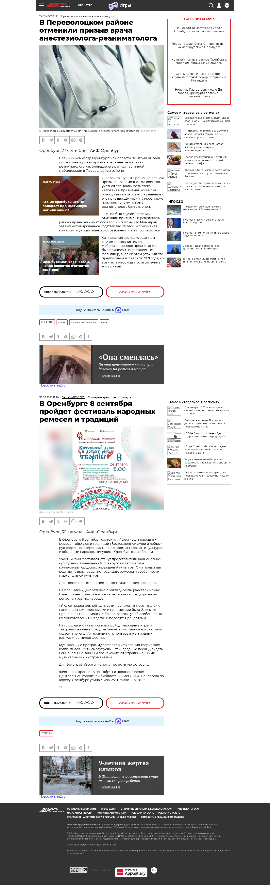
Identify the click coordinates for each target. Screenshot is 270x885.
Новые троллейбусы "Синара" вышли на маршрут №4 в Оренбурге (199, 45)
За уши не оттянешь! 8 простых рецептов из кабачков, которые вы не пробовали (207, 462)
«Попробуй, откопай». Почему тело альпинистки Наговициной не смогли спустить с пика (206, 134)
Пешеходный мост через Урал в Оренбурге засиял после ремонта (199, 29)
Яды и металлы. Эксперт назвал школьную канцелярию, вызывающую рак (203, 147)
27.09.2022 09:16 (48, 16)
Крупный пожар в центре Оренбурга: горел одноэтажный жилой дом (199, 61)
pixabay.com (148, 130)
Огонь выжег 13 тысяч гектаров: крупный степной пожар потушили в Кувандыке (199, 77)
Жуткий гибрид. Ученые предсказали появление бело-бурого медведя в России (207, 173)
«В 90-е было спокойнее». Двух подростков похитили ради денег (205, 435)
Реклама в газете (169, 813)
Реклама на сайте (142, 813)
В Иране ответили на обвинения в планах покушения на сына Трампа (205, 260)
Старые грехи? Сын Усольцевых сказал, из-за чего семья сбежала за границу (206, 410)
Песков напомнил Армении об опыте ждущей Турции (206, 234)
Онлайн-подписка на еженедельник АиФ (146, 809)
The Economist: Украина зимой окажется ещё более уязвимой (202, 208)
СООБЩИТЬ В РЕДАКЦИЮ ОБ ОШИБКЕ (162, 817)
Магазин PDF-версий (79, 813)
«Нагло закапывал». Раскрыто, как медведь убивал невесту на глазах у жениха (206, 475)
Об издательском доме (81, 809)
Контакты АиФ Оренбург (112, 813)
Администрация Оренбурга (56, 512)
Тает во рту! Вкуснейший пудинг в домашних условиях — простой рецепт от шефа (205, 160)
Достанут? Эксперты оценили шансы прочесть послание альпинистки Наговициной (207, 186)
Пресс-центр (108, 809)
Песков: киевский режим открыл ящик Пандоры (203, 221)
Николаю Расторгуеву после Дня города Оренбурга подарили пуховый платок (199, 93)
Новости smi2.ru (52, 385)
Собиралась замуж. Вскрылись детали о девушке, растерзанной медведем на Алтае (204, 423)
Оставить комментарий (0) (135, 292)
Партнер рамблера (101, 870)
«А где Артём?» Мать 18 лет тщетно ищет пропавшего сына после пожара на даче (205, 449)
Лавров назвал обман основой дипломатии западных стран (202, 247)
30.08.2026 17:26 (49, 397)
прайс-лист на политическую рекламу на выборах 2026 (101, 817)
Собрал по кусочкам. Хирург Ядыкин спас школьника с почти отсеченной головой (207, 121)
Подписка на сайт (188, 809)
